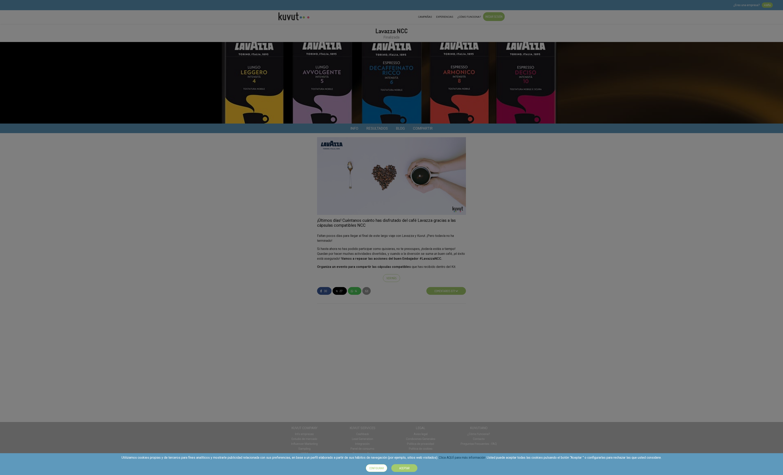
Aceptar (404, 468)
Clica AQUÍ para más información (462, 458)
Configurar (376, 468)
